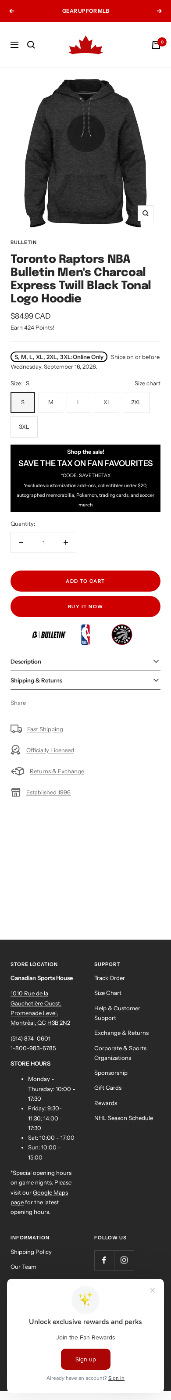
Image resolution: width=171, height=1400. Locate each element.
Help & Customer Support (117, 1013)
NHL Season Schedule (123, 1117)
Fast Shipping (45, 728)
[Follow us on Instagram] (124, 1260)
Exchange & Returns (121, 1032)
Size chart (147, 383)
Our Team (23, 1266)
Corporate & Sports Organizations (120, 1053)
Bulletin (24, 242)
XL (107, 402)
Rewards (105, 1102)
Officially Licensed (50, 750)
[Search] (31, 45)
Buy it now (85, 606)
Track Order (109, 977)
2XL (136, 402)
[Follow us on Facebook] (104, 1260)
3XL (24, 426)
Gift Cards (107, 1087)
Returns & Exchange (57, 771)
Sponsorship (111, 1072)
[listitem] (50, 628)
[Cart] (156, 45)
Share (18, 702)
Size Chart (107, 992)
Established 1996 (48, 792)
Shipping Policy (31, 1251)
